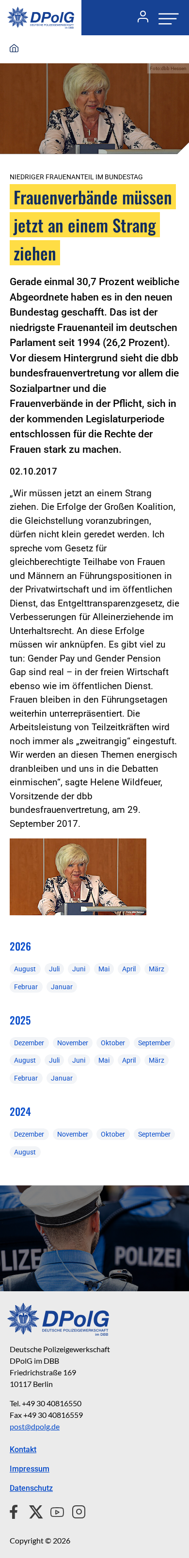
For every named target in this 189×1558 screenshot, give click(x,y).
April (129, 969)
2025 (20, 1019)
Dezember (29, 1043)
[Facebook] (16, 1510)
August (25, 969)
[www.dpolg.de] (14, 49)
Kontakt (23, 1449)
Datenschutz (31, 1488)
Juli (54, 969)
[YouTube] (53, 1510)
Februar (26, 987)
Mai (104, 969)
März (156, 969)
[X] (32, 1510)
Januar (62, 987)
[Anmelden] (139, 17)
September (154, 1043)
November (72, 1043)
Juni (78, 969)
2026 (20, 945)
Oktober (113, 1043)
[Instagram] (75, 1510)
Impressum (29, 1468)
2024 (20, 1111)
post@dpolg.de (35, 1426)
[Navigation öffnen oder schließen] (165, 18)
